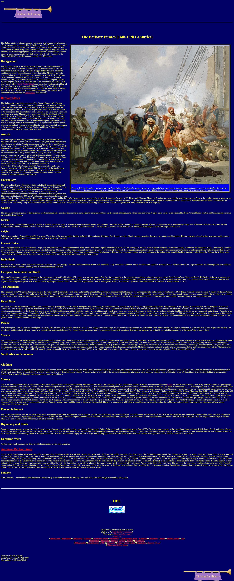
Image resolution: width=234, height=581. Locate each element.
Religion (114, 541)
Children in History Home (117, 545)
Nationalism (94, 541)
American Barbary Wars (16, 449)
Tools (157, 543)
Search (151, 543)
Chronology (77, 538)
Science (130, 541)
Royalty (122, 541)
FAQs (102, 543)
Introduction (55, 538)
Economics (114, 538)
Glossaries (111, 543)
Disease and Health (100, 538)
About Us (117, 536)
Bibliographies (80, 543)
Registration (141, 543)
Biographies (66, 538)
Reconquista (30, 93)
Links (133, 543)
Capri (19, 84)
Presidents (105, 541)
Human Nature (173, 538)
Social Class (139, 541)
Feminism (143, 538)
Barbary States (10, 97)
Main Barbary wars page (122, 532)
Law (182, 538)
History (162, 538)
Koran (169, 384)
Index (126, 543)
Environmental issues (128, 538)
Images (119, 543)
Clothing (87, 538)
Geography (153, 538)
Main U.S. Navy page (122, 534)
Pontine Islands (28, 84)
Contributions (93, 543)
